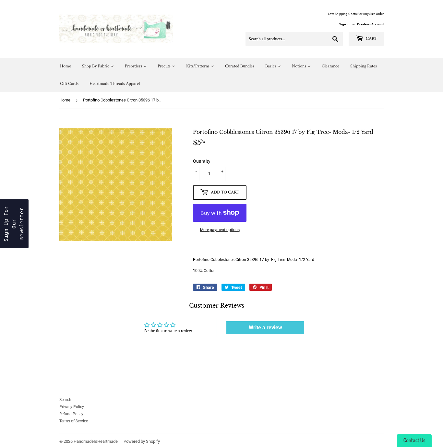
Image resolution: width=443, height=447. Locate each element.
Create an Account (370, 24)
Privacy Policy (71, 407)
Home (64, 100)
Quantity (201, 161)
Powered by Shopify (142, 441)
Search (65, 399)
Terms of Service (73, 421)
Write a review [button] (265, 327)
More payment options (220, 230)
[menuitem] (65, 66)
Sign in (344, 24)
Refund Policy (71, 414)
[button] (14, 223)
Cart (371, 38)
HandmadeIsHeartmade (96, 441)
